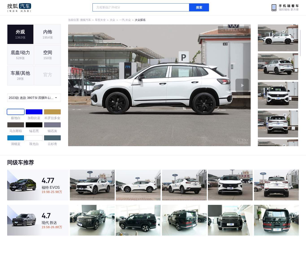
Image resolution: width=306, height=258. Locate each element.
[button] (113, 85)
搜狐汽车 (19, 7)
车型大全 (100, 20)
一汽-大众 (125, 20)
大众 (112, 20)
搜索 (199, 7)
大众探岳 (140, 20)
